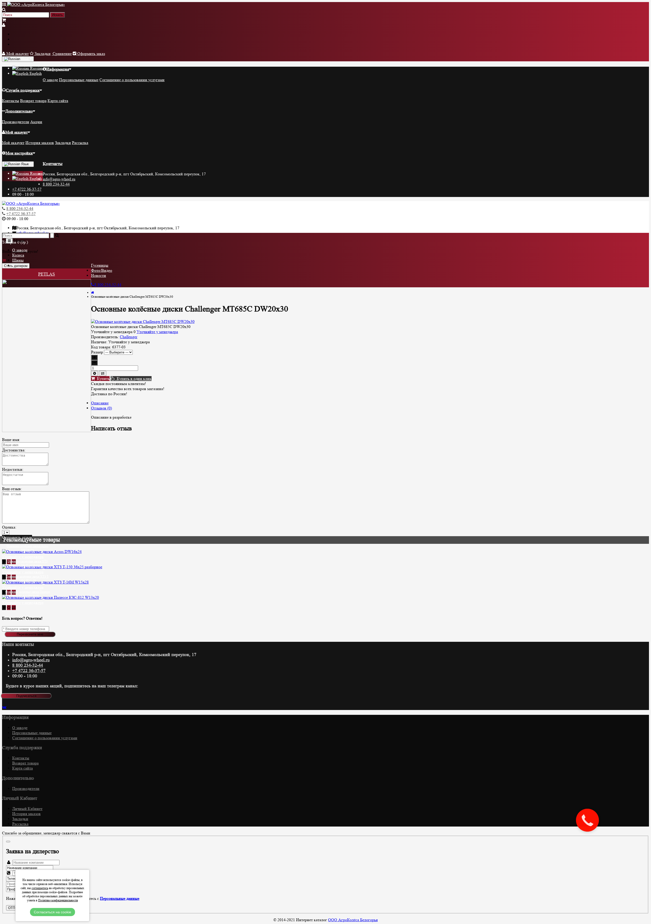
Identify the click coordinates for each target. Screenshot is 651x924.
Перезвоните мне (30, 634)
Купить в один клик (133, 378)
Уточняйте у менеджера (157, 331)
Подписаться (26, 696)
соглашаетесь (40, 888)
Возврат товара (33, 100)
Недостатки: (12, 469)
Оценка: (9, 527)
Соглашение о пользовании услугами (132, 79)
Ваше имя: (11, 439)
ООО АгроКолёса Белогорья (353, 919)
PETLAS (46, 274)
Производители (15, 121)
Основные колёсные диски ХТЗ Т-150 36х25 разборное (28, 563)
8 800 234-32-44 (56, 184)
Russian (36, 68)
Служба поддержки (23, 90)
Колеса (18, 255)
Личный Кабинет (27, 808)
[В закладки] (94, 373)
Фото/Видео (101, 270)
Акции (36, 121)
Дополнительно (19, 111)
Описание (100, 403)
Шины (18, 260)
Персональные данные (78, 79)
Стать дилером (15, 266)
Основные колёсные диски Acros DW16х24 (27, 548)
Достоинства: (13, 450)
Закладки (63, 142)
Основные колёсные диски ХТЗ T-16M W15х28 (27, 578)
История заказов (39, 142)
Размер (97, 352)
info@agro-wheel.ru (59, 179)
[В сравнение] (102, 373)
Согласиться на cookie (52, 912)
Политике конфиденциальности (58, 900)
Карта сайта (58, 100)
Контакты (10, 100)
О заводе (50, 79)
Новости (98, 275)
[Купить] (4, 561)
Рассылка (80, 142)
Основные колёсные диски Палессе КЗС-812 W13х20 (27, 594)
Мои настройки (19, 153)
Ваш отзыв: (12, 488)
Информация (57, 69)
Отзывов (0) (101, 408)
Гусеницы (99, 265)
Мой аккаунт (16, 132)
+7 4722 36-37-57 (26, 189)
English (35, 73)
